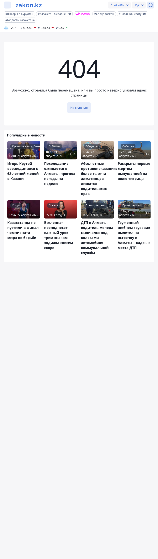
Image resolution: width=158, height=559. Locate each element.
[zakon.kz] (28, 5)
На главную (79, 108)
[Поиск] (150, 5)
